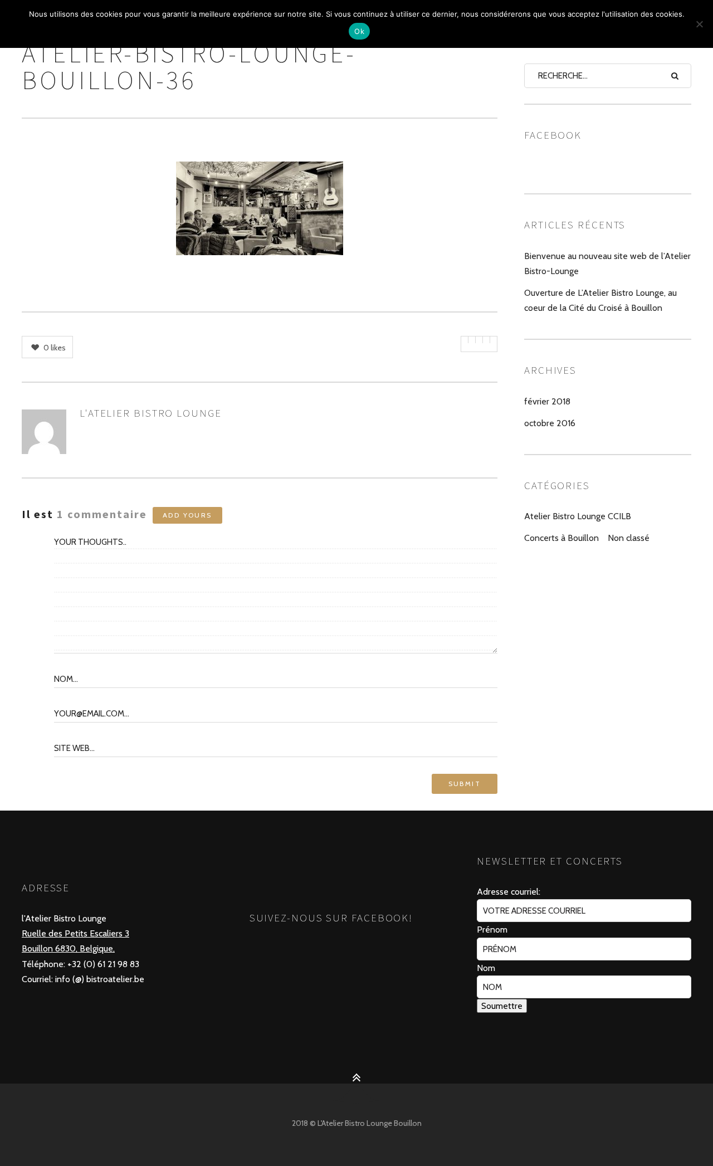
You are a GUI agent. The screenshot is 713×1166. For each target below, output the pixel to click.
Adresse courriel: (508, 891)
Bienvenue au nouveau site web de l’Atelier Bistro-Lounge (607, 263)
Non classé (628, 538)
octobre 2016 (549, 423)
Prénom (492, 929)
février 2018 (547, 401)
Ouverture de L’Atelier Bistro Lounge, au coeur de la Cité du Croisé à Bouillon (600, 300)
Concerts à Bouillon (561, 538)
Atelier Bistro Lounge (564, 516)
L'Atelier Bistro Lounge (151, 412)
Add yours (187, 515)
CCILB (619, 516)
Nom (486, 968)
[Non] (699, 24)
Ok (359, 31)
